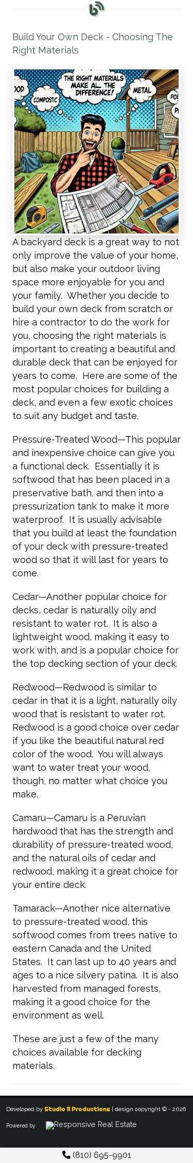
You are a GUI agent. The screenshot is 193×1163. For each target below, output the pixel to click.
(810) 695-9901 (101, 1155)
